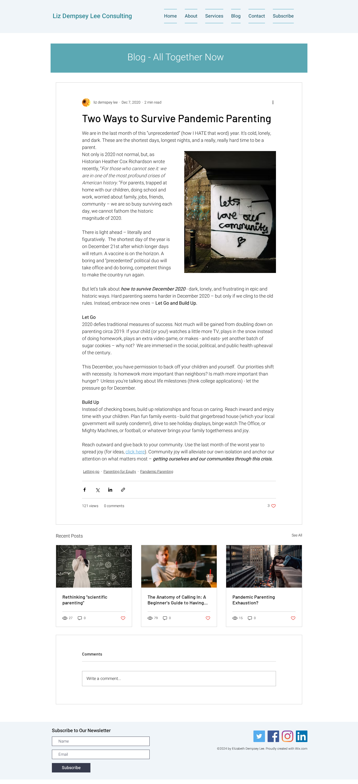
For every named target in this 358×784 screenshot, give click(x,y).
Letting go (91, 471)
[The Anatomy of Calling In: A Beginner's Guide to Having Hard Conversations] (179, 566)
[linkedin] (301, 736)
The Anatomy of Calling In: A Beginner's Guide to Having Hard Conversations (177, 599)
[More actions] (273, 102)
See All (297, 535)
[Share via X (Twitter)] (97, 489)
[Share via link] (123, 489)
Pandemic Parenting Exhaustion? (253, 599)
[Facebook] (273, 736)
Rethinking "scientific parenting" (84, 599)
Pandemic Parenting (156, 471)
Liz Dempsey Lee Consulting (92, 16)
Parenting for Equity (120, 471)
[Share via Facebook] (84, 489)
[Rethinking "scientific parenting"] (94, 566)
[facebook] (287, 736)
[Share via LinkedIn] (110, 489)
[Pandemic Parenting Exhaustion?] (264, 566)
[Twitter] (259, 736)
